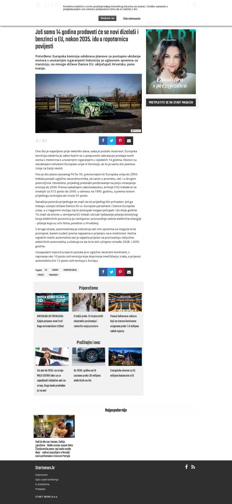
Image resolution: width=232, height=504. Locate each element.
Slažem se (107, 18)
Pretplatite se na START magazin (171, 102)
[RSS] (193, 467)
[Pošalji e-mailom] (129, 140)
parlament (53, 275)
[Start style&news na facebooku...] (186, 467)
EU (46, 270)
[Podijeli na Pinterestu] (120, 140)
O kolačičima (42, 484)
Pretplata (40, 489)
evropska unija (70, 270)
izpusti (41, 275)
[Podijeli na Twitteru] (111, 140)
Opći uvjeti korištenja (46, 479)
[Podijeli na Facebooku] (103, 140)
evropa (55, 270)
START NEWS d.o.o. (46, 496)
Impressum (41, 474)
